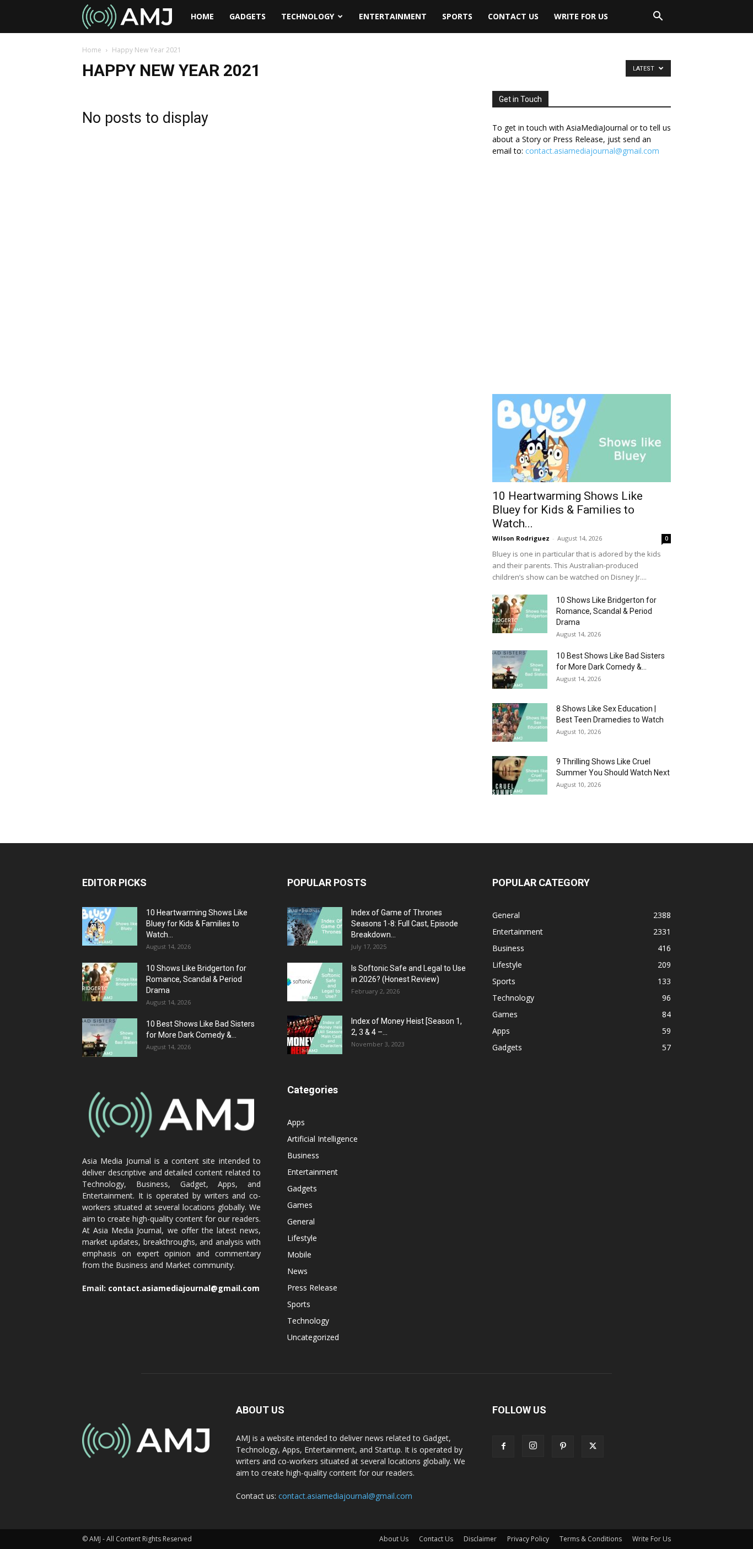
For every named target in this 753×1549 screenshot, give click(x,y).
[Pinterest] (563, 1446)
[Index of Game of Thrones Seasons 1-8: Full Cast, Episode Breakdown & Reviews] (314, 926)
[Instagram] (533, 1446)
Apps (296, 1122)
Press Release (312, 1287)
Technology (307, 16)
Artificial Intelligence (322, 1139)
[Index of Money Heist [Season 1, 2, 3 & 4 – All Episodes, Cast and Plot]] (314, 1035)
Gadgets (247, 16)
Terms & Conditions (591, 1538)
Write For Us (581, 16)
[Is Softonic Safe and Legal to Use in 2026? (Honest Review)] (314, 982)
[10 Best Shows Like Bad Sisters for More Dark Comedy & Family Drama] (519, 669)
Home (202, 16)
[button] (657, 17)
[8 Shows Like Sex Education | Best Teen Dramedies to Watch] (519, 722)
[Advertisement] (581, 281)
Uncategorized (313, 1337)
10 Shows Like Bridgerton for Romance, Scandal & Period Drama (606, 611)
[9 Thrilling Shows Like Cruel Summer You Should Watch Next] (519, 775)
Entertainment (393, 16)
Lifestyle (302, 1238)
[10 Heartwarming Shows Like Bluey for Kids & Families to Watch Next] (581, 438)
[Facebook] (503, 1446)
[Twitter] (593, 1446)
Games (300, 1205)
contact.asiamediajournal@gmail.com (592, 150)
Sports (457, 16)
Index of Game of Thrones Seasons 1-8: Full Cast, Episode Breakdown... (404, 923)
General (301, 1221)
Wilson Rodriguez (521, 538)
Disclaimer (480, 1538)
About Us (393, 1538)
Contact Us (513, 16)
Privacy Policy (528, 1538)
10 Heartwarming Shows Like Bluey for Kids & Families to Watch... (567, 509)
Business (303, 1155)
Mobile (299, 1254)
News (297, 1271)
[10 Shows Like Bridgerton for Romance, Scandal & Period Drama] (519, 614)
